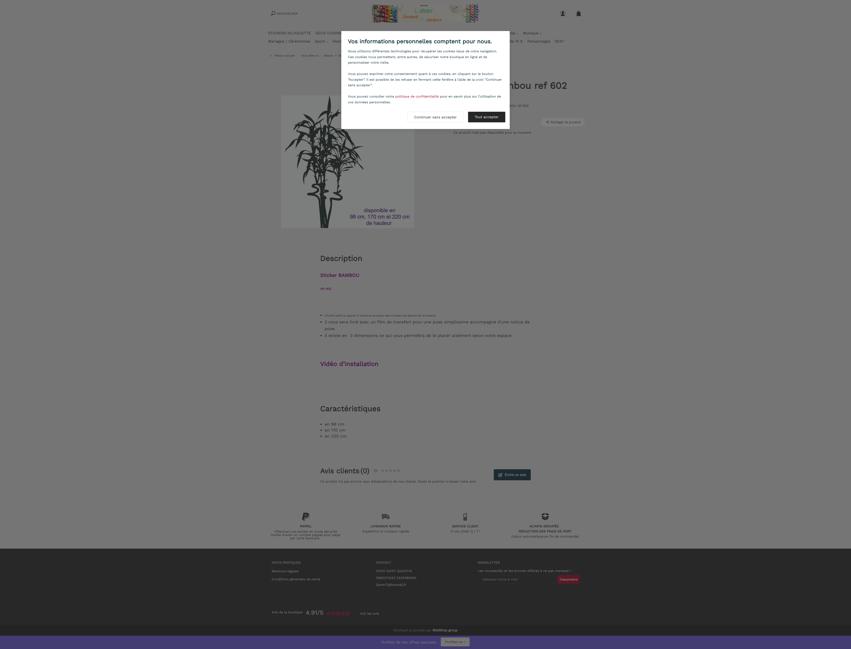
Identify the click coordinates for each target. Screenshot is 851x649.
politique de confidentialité (417, 96)
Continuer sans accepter (435, 117)
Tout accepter (487, 117)
